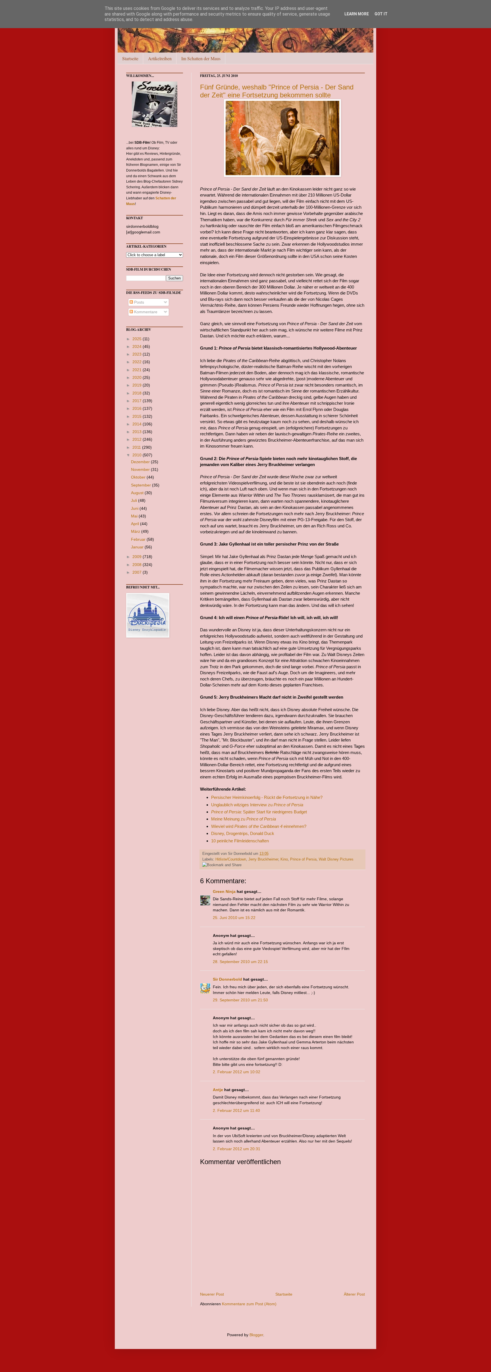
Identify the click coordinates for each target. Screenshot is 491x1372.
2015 (137, 416)
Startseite (130, 58)
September (141, 485)
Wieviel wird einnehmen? (258, 826)
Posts (138, 302)
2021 (137, 369)
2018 (137, 393)
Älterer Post (354, 1294)
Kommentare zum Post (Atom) (249, 1304)
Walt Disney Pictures (336, 859)
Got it (381, 14)
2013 (137, 431)
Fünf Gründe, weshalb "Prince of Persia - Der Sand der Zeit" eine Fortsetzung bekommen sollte (276, 91)
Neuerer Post (212, 1294)
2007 (137, 572)
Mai (135, 516)
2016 (137, 408)
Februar (139, 539)
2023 (137, 354)
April (135, 523)
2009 (137, 556)
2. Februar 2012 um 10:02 (236, 1072)
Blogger (256, 1335)
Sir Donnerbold (227, 979)
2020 (137, 377)
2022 (137, 362)
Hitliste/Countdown (230, 859)
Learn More (356, 14)
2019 (137, 385)
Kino (284, 859)
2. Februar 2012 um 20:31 (236, 1149)
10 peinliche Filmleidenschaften (240, 840)
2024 (137, 346)
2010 (137, 455)
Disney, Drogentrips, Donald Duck (242, 833)
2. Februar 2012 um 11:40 (236, 1110)
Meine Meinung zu (243, 818)
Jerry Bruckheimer (263, 859)
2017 (137, 400)
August (138, 492)
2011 (137, 447)
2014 (137, 424)
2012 (137, 439)
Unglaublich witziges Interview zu (257, 804)
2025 (137, 339)
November (141, 469)
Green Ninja (224, 891)
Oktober (139, 477)
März (136, 531)
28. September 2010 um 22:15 (240, 961)
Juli (134, 500)
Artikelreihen (160, 58)
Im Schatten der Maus (200, 58)
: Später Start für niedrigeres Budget (259, 811)
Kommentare (145, 312)
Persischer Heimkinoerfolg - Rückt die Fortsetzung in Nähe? (267, 797)
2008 (137, 564)
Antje (218, 1089)
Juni (135, 508)
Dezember (141, 462)
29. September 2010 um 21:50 (240, 1000)
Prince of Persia (303, 859)
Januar (138, 547)
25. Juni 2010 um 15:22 (234, 917)
